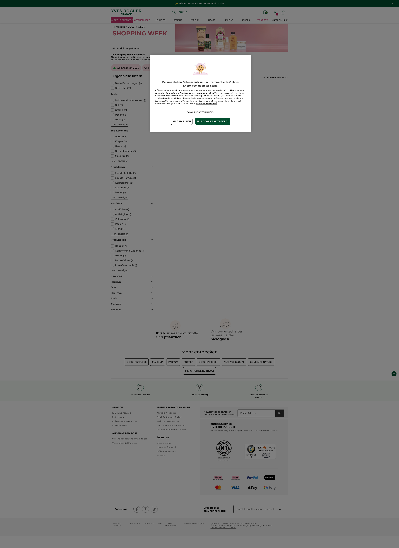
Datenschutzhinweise (206, 103)
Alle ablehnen (182, 121)
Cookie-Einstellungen (200, 112)
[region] (200, 93)
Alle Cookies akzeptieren (213, 121)
